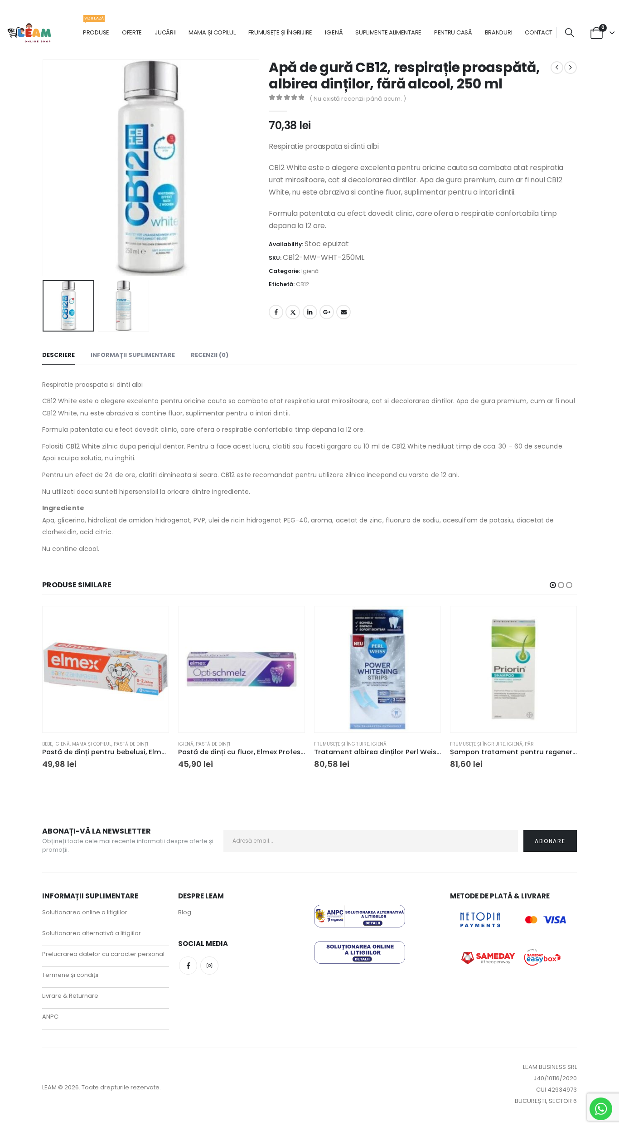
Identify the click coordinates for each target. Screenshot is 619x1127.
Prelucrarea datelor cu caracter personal (103, 954)
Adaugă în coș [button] (153, 621)
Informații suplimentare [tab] (133, 355)
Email (343, 312)
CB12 (302, 284)
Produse (96, 28)
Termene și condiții (70, 975)
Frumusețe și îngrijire (280, 32)
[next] (570, 67)
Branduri (499, 32)
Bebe (47, 744)
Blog (184, 912)
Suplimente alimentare (388, 32)
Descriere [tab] (58, 355)
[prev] (557, 67)
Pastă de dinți (131, 744)
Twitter (292, 312)
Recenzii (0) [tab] (209, 355)
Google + (326, 312)
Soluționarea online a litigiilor (84, 912)
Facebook (276, 312)
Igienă (334, 32)
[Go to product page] (106, 669)
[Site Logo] (30, 32)
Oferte (132, 32)
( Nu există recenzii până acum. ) (358, 98)
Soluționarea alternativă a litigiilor (91, 933)
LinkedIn (310, 312)
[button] (569, 33)
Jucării (165, 32)
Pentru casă (453, 32)
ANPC (50, 1016)
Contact (538, 32)
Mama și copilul (212, 32)
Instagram (209, 965)
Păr (529, 744)
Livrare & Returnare (70, 995)
